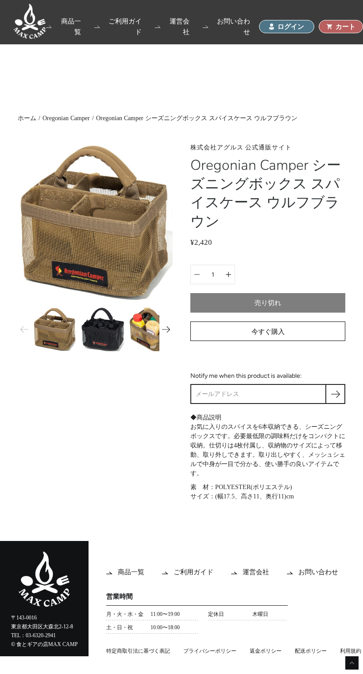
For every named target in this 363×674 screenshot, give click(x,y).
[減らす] (197, 274)
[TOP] (29, 36)
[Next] (166, 329)
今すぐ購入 (268, 331)
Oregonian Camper (66, 118)
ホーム (27, 118)
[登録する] (335, 394)
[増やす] (228, 274)
